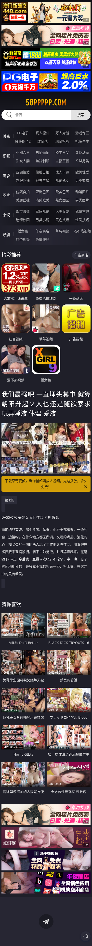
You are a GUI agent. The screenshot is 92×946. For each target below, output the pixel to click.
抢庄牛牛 (82, 141)
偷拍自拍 (42, 172)
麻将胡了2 (23, 141)
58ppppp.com (46, 102)
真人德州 (42, 133)
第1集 (9, 500)
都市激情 (23, 211)
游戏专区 (82, 133)
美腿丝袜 (23, 200)
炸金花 (42, 141)
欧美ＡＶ (62, 152)
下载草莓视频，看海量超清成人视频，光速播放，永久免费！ (46, 483)
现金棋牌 (62, 141)
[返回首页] (86, 936)
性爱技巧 (82, 219)
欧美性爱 (82, 172)
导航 (6, 234)
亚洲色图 (42, 191)
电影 (6, 175)
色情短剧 (42, 239)
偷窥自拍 (23, 191)
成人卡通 (62, 172)
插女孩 (23, 231)
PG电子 (22, 133)
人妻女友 (62, 211)
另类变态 (82, 180)
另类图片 (82, 200)
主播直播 (62, 160)
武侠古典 (82, 211)
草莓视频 (62, 231)
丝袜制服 (42, 160)
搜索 (80, 114)
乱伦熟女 (62, 180)
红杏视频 (23, 239)
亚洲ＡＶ (23, 152)
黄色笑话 (62, 219)
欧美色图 (62, 191)
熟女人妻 (23, 160)
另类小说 (42, 219)
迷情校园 (23, 219)
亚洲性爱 (23, 172)
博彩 (6, 136)
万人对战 (62, 133)
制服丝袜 (23, 180)
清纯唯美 (42, 200)
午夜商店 (42, 231)
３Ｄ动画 (82, 152)
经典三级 (42, 180)
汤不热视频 (82, 231)
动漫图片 (82, 191)
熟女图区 (62, 200)
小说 (6, 215)
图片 (6, 195)
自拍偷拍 (42, 152)
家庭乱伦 (42, 211)
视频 (6, 156)
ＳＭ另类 (82, 160)
